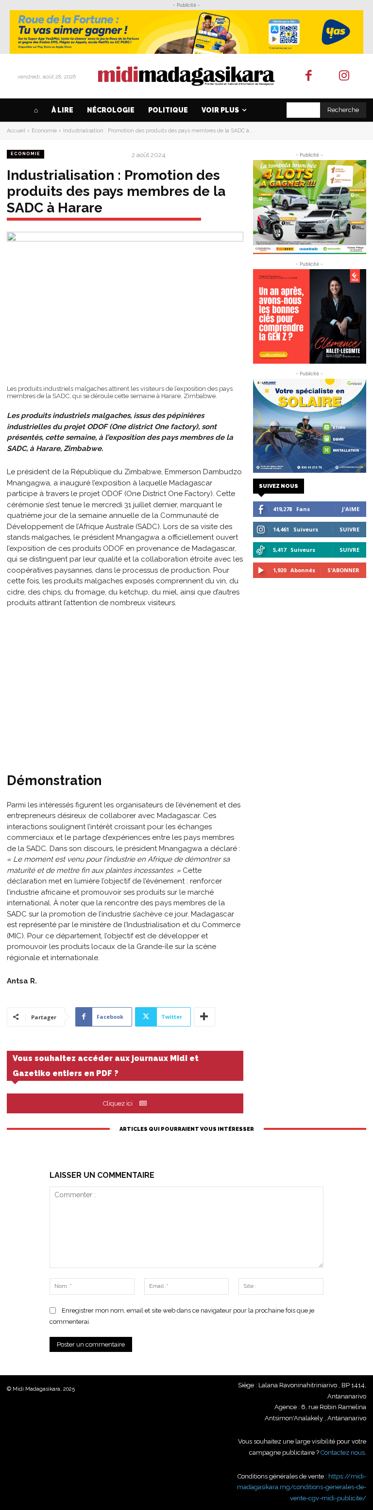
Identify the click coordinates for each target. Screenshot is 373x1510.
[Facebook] (309, 76)
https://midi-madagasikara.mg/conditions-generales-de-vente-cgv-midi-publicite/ (301, 1487)
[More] (204, 1017)
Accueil (16, 131)
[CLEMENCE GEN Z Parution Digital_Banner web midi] (309, 316)
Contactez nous (343, 1452)
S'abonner (343, 570)
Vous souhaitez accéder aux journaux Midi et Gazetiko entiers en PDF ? (106, 1066)
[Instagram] (344, 76)
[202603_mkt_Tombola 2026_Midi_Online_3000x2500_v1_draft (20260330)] (309, 207)
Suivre (349, 529)
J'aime (350, 509)
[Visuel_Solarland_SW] (309, 426)
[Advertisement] (125, 689)
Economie (44, 131)
